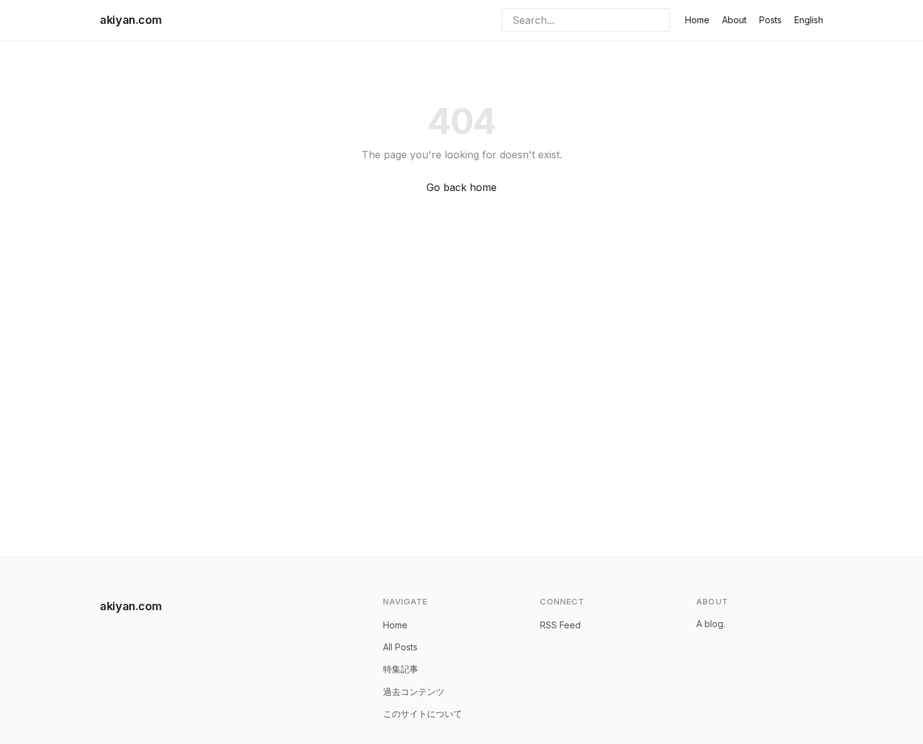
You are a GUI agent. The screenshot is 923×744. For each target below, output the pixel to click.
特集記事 (400, 669)
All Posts (400, 647)
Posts (770, 19)
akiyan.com (130, 19)
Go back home (461, 187)
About (734, 19)
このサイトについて (422, 713)
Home (697, 19)
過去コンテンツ (414, 691)
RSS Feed (560, 625)
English (808, 19)
